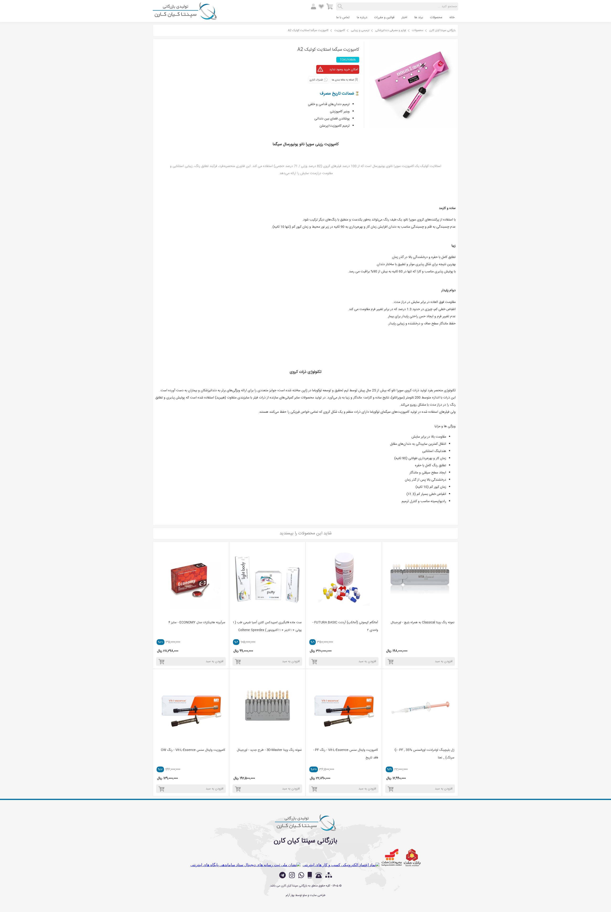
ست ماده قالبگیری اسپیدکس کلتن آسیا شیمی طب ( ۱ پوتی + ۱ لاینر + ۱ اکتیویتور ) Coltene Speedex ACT (267, 630)
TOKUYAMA (348, 59)
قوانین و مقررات (384, 17)
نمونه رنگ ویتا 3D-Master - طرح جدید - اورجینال (269, 750)
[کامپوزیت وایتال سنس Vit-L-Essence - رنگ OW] (191, 707)
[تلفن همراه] (310, 875)
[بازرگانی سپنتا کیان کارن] (185, 18)
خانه (452, 17)
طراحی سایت (317, 895)
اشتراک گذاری (316, 80)
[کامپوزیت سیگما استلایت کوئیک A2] (412, 127)
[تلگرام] (282, 875)
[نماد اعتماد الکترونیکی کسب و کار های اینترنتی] (341, 865)
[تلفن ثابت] (318, 875)
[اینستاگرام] (292, 875)
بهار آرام (290, 895)
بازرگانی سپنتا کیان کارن (442, 30)
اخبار (404, 17)
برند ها (418, 17)
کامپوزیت (339, 30)
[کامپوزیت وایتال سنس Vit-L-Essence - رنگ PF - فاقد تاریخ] (343, 707)
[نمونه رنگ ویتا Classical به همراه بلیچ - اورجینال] (420, 580)
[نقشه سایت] (328, 875)
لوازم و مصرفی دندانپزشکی (390, 30)
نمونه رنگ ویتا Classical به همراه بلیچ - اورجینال (422, 622)
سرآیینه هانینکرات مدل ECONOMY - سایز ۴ (197, 622)
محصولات (436, 17)
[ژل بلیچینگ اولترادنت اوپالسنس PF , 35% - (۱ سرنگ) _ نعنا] (420, 707)
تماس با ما (343, 17)
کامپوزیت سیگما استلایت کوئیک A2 (308, 30)
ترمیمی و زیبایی (360, 30)
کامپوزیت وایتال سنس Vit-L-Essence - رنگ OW (193, 750)
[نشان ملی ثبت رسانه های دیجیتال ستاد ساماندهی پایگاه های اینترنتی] (245, 865)
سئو (305, 895)
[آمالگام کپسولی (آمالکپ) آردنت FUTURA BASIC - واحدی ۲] (343, 580)
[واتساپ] (301, 875)
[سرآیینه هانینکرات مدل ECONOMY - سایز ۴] (191, 580)
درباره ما (362, 17)
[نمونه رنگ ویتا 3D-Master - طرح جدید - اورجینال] (267, 707)
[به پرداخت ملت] (392, 857)
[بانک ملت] (412, 857)
